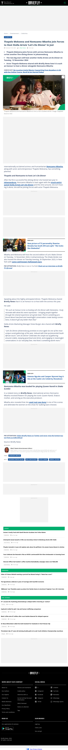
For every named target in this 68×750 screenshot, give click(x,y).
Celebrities (24, 33)
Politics (3, 604)
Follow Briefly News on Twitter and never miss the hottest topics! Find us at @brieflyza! (33, 437)
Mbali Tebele (23, 48)
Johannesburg (10, 182)
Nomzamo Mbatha (54, 166)
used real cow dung (37, 402)
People (3, 633)
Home (6, 33)
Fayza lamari (43, 459)
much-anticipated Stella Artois (33, 183)
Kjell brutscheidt (31, 459)
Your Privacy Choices (36, 749)
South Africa (7, 542)
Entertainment (14, 33)
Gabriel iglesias (55, 459)
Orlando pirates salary (16, 459)
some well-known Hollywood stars (27, 262)
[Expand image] (63, 77)
